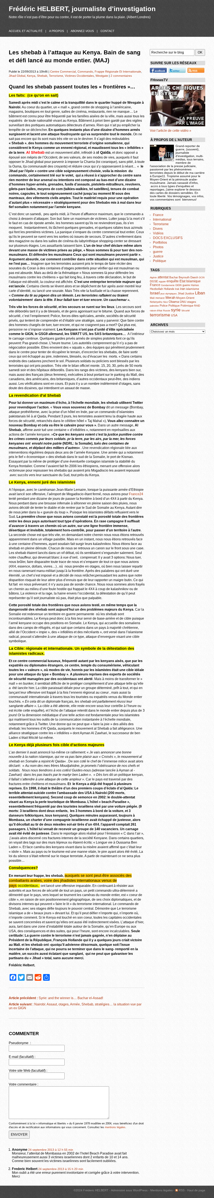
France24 (136, 494)
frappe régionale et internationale (118, 71)
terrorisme (56, 75)
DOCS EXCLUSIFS (168, 238)
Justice (158, 256)
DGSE (154, 281)
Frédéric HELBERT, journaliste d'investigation (82, 9)
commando (85, 71)
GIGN (178, 285)
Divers (158, 228)
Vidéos (158, 233)
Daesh (194, 277)
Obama (174, 301)
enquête (173, 281)
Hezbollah (156, 288)
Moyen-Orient (185, 297)
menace (160, 298)
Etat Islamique (190, 281)
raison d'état (156, 310)
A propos (56, 31)
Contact (108, 31)
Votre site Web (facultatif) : (28, 1070)
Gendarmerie (168, 285)
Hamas (195, 285)
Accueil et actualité (25, 31)
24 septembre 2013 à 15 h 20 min (60, 1169)
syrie (176, 309)
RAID (197, 305)
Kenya (31, 75)
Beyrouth (184, 277)
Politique (159, 261)
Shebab (42, 75)
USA (174, 315)
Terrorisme (161, 224)
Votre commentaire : (23, 1084)
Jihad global (17, 75)
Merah (170, 297)
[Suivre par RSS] (195, 70)
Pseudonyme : (20, 1043)
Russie (166, 310)
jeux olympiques (168, 293)
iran (182, 288)
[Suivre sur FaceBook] (158, 70)
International (162, 219)
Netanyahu (156, 301)
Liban (200, 293)
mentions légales (115, 1127)
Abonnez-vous (82, 31)
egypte (162, 281)
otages (191, 301)
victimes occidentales (79, 75)
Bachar (173, 277)
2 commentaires (121, 75)
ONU (183, 301)
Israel (155, 293)
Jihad (181, 293)
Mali (152, 298)
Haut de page (196, 1190)
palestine (154, 305)
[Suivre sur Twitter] (177, 70)
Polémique (187, 305)
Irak (177, 289)
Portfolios (160, 242)
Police (164, 305)
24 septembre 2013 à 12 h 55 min (50, 1149)
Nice (165, 302)
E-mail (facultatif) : (22, 1057)
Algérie (153, 277)
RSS (181, 1190)
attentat (163, 277)
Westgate (102, 75)
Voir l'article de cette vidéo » (170, 130)
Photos (158, 247)
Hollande (169, 288)
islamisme (192, 288)
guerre (158, 251)
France (158, 215)
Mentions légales (161, 1190)
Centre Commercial (63, 71)
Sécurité (185, 310)
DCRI (202, 277)
